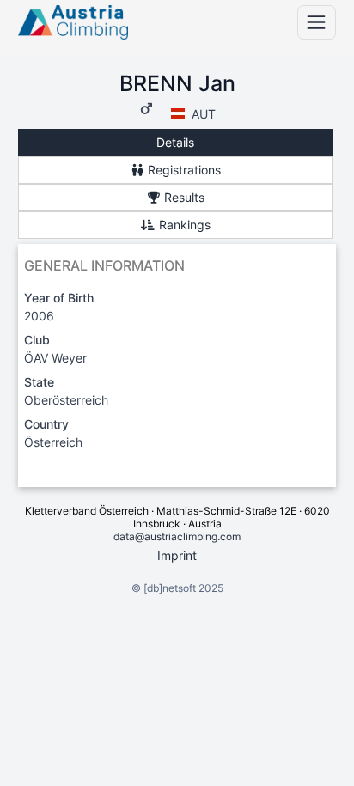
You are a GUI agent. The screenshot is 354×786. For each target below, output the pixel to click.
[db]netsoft (169, 588)
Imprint (177, 555)
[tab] (175, 143)
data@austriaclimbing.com (177, 536)
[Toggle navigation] (316, 22)
